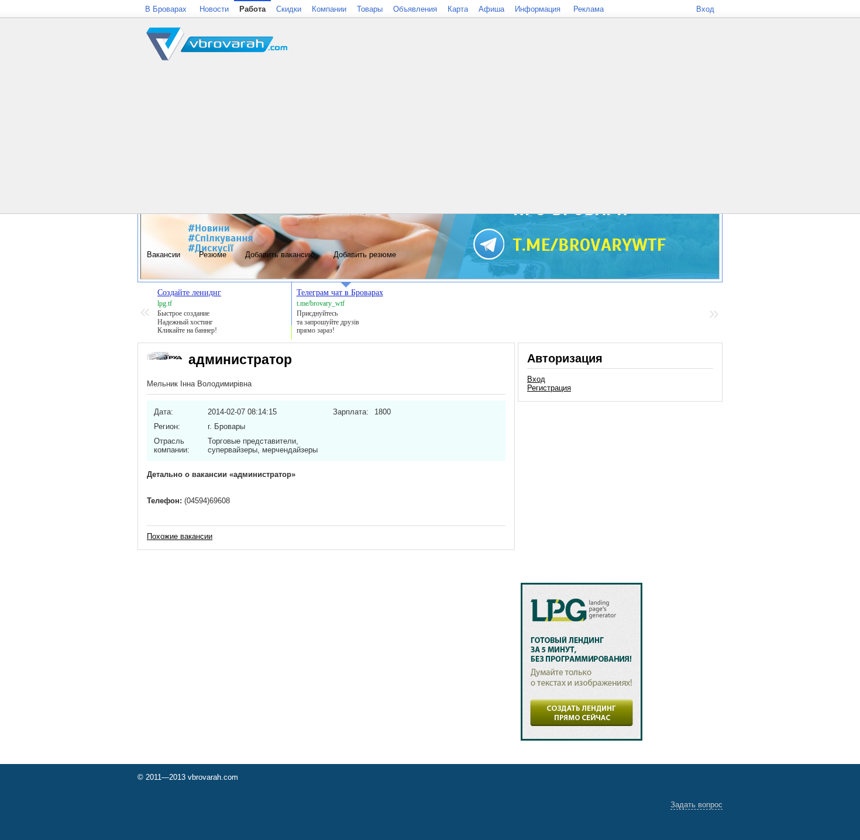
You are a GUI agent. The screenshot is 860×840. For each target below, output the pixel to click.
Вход (536, 379)
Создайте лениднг (189, 292)
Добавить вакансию (280, 254)
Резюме (212, 254)
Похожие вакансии (179, 536)
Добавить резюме (364, 254)
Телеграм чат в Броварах (340, 292)
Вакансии (163, 254)
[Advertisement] (620, 486)
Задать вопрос (696, 804)
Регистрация (549, 387)
